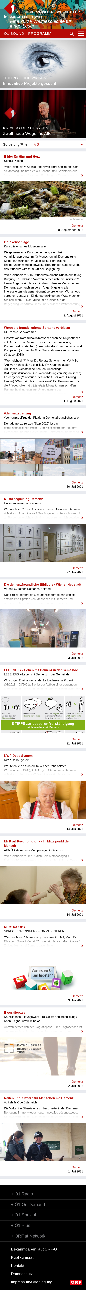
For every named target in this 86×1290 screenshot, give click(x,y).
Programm (39, 34)
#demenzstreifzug (17, 413)
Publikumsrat (22, 1257)
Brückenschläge (16, 242)
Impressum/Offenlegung (31, 1282)
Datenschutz (22, 1274)
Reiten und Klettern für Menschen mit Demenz (39, 1098)
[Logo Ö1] (10, 8)
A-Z (36, 144)
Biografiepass (14, 1012)
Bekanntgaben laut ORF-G (34, 1249)
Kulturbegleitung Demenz (23, 499)
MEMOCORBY (15, 927)
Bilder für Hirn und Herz (22, 156)
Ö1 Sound (14, 34)
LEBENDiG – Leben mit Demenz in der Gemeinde (41, 670)
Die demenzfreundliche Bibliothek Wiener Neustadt (42, 584)
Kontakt (17, 1265)
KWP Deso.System (18, 755)
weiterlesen (43, 173)
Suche (72, 34)
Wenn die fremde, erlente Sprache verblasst (37, 327)
